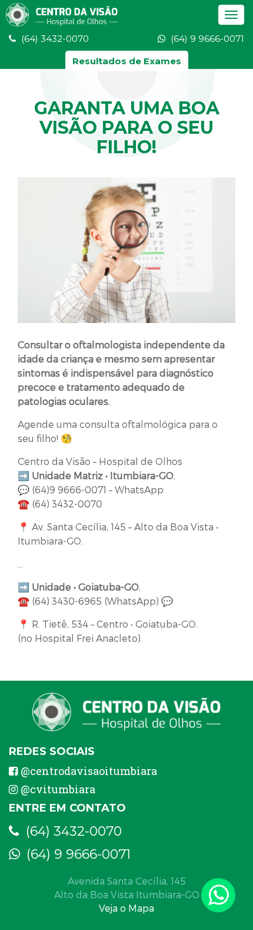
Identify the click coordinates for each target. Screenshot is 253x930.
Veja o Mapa (126, 907)
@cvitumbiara (58, 789)
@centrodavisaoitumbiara (89, 771)
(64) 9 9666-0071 (206, 38)
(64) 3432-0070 (54, 38)
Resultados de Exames (126, 61)
